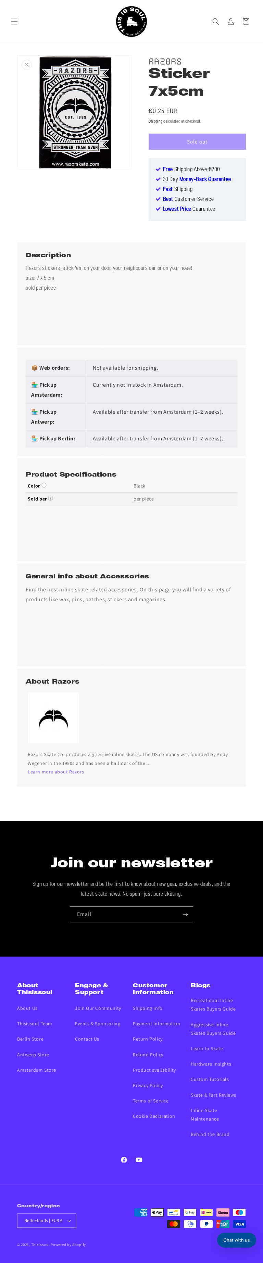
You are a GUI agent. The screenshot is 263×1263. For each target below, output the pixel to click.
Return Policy (148, 1039)
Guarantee (189, 209)
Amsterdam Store (36, 1070)
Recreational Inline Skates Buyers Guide (213, 1004)
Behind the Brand (210, 1134)
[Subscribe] (185, 914)
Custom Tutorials (210, 1079)
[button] (14, 21)
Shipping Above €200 (191, 169)
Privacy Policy (148, 1085)
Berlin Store (30, 1039)
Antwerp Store (33, 1055)
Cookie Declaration (154, 1116)
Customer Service (188, 199)
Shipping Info (148, 1008)
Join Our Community (98, 1008)
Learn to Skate (207, 1048)
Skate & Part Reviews (213, 1095)
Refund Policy (148, 1055)
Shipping (156, 121)
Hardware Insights (211, 1064)
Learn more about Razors (56, 772)
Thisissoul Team (34, 1023)
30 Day (197, 179)
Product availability (154, 1070)
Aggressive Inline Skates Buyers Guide (213, 1028)
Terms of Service (151, 1101)
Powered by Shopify (68, 1244)
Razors (165, 60)
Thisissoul (40, 1244)
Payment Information (156, 1023)
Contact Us (87, 1039)
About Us (27, 1008)
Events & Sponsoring (97, 1023)
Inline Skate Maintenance (205, 1114)
